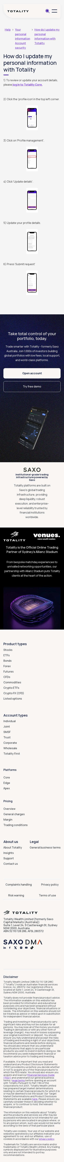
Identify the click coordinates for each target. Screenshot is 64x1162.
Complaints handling (18, 884)
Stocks (7, 650)
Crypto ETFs (11, 688)
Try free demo (32, 386)
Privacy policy (50, 884)
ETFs (6, 655)
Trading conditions (15, 825)
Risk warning (16, 895)
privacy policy (46, 1139)
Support (8, 858)
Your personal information (22, 34)
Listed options (12, 698)
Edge (6, 783)
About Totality (12, 847)
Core (6, 777)
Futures (8, 671)
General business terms (45, 847)
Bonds (7, 661)
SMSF (7, 732)
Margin (7, 819)
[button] (54, 11)
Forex (7, 666)
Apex (6, 788)
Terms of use (47, 895)
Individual (9, 721)
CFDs (6, 677)
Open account (32, 373)
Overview (9, 809)
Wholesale (10, 748)
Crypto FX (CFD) (13, 693)
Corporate (10, 743)
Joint (6, 726)
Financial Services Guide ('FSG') (29, 1076)
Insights (8, 853)
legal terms (18, 1080)
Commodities (12, 682)
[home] (18, 11)
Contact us (10, 864)
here (35, 1099)
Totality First (11, 753)
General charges (14, 814)
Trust (7, 737)
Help (8, 29)
